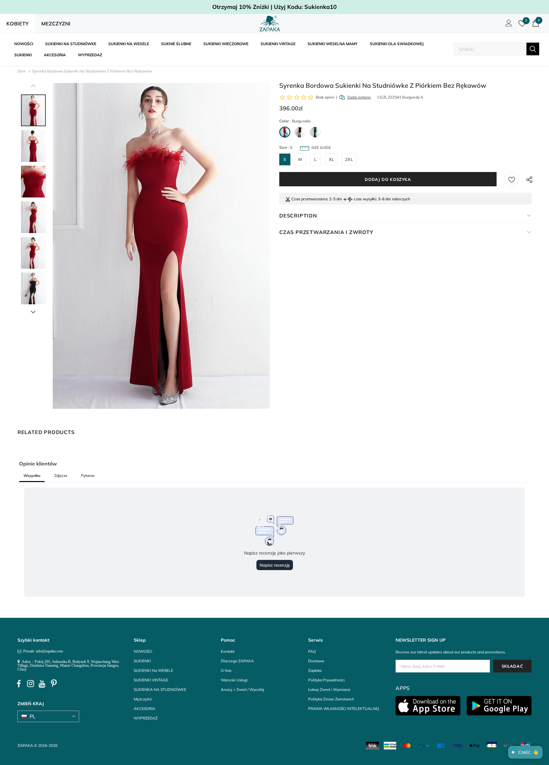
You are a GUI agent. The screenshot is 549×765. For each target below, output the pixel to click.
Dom (21, 71)
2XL (349, 159)
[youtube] (42, 683)
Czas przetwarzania (309, 198)
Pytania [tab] (87, 475)
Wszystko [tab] (32, 475)
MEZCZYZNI (56, 23)
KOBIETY (17, 23)
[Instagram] (30, 683)
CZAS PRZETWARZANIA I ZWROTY (326, 232)
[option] (161, 246)
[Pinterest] (54, 683)
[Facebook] (18, 683)
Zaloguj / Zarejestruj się (507, 24)
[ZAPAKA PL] (270, 23)
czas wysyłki (365, 198)
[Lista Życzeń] (512, 179)
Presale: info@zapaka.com (42, 651)
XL (331, 159)
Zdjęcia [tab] (60, 475)
